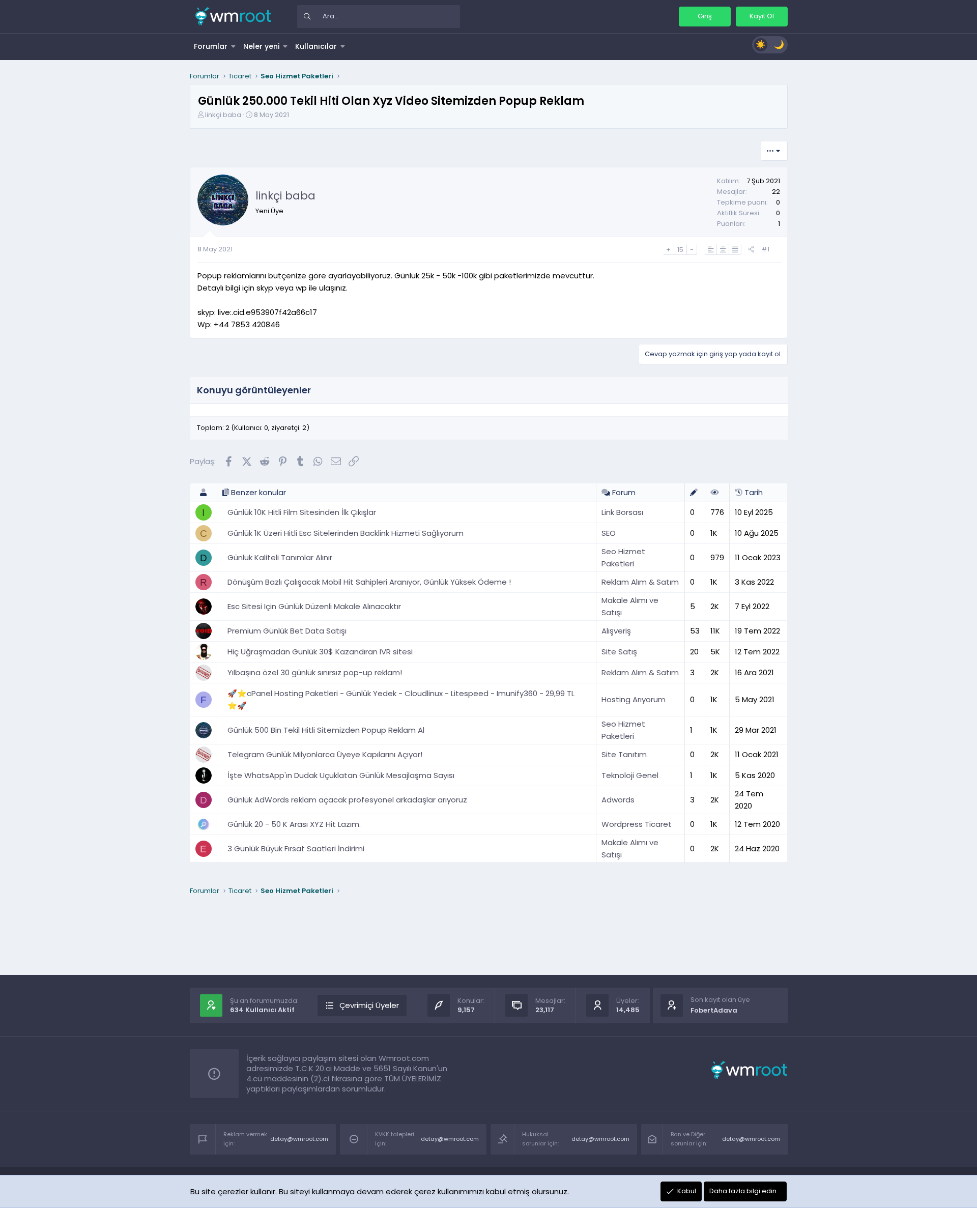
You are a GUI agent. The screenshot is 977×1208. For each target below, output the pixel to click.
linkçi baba (223, 115)
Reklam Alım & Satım (640, 582)
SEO (608, 533)
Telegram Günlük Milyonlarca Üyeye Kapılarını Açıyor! (324, 754)
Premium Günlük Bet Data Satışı (287, 630)
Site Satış (619, 651)
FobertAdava (714, 1010)
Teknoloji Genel (629, 775)
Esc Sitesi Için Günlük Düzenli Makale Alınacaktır (314, 606)
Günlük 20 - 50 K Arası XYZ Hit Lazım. (294, 824)
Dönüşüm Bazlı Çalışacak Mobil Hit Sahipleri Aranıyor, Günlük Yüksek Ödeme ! (369, 582)
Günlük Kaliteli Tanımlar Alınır (279, 557)
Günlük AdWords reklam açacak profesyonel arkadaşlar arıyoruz (347, 799)
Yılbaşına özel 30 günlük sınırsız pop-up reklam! (314, 672)
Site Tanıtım (624, 754)
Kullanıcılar (316, 46)
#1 (765, 249)
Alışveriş (616, 630)
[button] (233, 46)
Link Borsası (622, 512)
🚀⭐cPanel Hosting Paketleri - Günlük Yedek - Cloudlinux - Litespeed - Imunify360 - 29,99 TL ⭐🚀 (400, 699)
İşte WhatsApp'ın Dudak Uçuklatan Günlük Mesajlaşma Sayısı (340, 775)
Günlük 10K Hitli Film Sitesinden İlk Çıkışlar (301, 512)
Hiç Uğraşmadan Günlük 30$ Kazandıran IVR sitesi (320, 651)
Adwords (618, 799)
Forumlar (210, 46)
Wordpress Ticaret (636, 824)
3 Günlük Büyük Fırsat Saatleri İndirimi (295, 848)
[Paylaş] (751, 249)
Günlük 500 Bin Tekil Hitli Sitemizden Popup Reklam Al (325, 730)
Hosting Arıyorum (633, 699)
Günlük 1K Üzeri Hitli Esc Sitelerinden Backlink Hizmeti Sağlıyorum (345, 533)
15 (680, 249)
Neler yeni (261, 46)
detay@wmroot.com (299, 1139)
